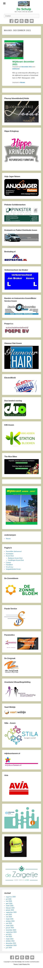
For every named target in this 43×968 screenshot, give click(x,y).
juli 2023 (8, 934)
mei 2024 (9, 923)
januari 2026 (10, 910)
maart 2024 (9, 925)
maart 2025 (9, 919)
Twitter (16, 21)
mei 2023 (9, 936)
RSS (27, 21)
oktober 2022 (10, 941)
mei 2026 (9, 901)
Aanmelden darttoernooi (14, 551)
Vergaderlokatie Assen (13, 569)
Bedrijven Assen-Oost (15, 558)
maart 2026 (9, 905)
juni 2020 (9, 948)
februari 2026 (10, 908)
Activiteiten (9, 554)
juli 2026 (8, 899)
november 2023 (11, 930)
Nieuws (22, 82)
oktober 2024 (10, 921)
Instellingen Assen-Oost (16, 560)
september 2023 (11, 932)
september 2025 (11, 912)
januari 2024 (10, 928)
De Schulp (24, 9)
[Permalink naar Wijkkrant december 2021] (13, 49)
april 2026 (9, 903)
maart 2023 (9, 939)
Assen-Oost (10, 556)
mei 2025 (9, 917)
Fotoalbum (9, 565)
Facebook (11, 21)
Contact (32, 21)
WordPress (22, 21)
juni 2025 (9, 914)
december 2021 (11, 943)
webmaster (16, 69)
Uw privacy (9, 567)
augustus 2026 (11, 897)
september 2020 (11, 945)
